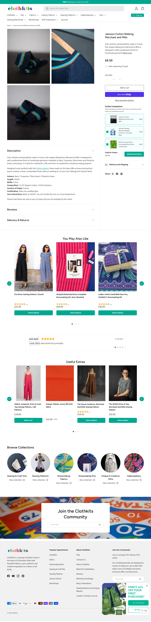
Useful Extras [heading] (75, 362)
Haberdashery (87, 15)
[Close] (147, 585)
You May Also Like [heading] (75, 238)
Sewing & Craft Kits (17, 476)
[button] (142, 8)
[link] (75, 342)
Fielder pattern (42, 168)
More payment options (124, 100)
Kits (22, 15)
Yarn (101, 15)
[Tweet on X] (112, 174)
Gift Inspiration (49, 19)
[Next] (142, 283)
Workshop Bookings (84, 578)
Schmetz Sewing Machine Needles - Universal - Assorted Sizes (125, 131)
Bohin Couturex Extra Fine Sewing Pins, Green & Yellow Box (126, 144)
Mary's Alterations (83, 583)
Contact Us (81, 559)
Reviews (79, 574)
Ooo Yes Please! (138, 603)
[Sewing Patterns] (40, 463)
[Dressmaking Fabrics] (64, 463)
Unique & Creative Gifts (110, 477)
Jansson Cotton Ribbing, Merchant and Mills (26, 25)
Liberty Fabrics (48, 15)
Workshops (34, 19)
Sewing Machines (15, 19)
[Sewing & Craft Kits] (17, 463)
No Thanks (138, 610)
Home (9, 25)
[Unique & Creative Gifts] (110, 463)
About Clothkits (82, 564)
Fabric (51, 559)
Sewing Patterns (67, 15)
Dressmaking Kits (87, 476)
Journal (64, 19)
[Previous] (9, 283)
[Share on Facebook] (117, 174)
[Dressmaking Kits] (87, 463)
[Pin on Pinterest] (121, 174)
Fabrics (32, 15)
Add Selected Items (134, 154)
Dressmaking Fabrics (63, 477)
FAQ (78, 555)
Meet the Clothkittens (85, 569)
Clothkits (11, 15)
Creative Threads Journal (86, 596)
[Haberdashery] (134, 463)
